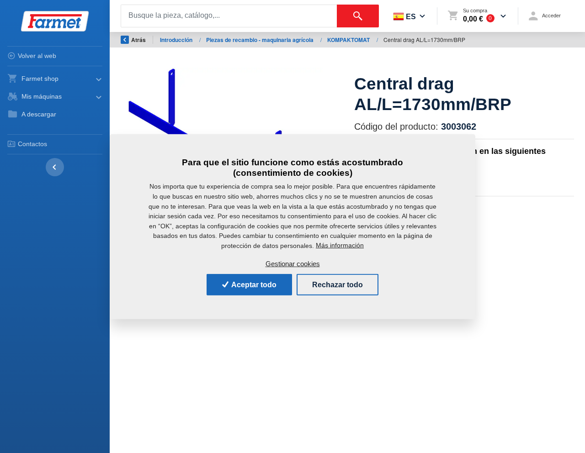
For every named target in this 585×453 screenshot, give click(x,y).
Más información (340, 245)
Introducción (177, 40)
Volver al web (37, 55)
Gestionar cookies (293, 264)
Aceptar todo (253, 284)
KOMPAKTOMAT (349, 40)
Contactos (32, 143)
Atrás (138, 40)
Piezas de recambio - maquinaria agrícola (260, 40)
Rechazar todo (337, 284)
